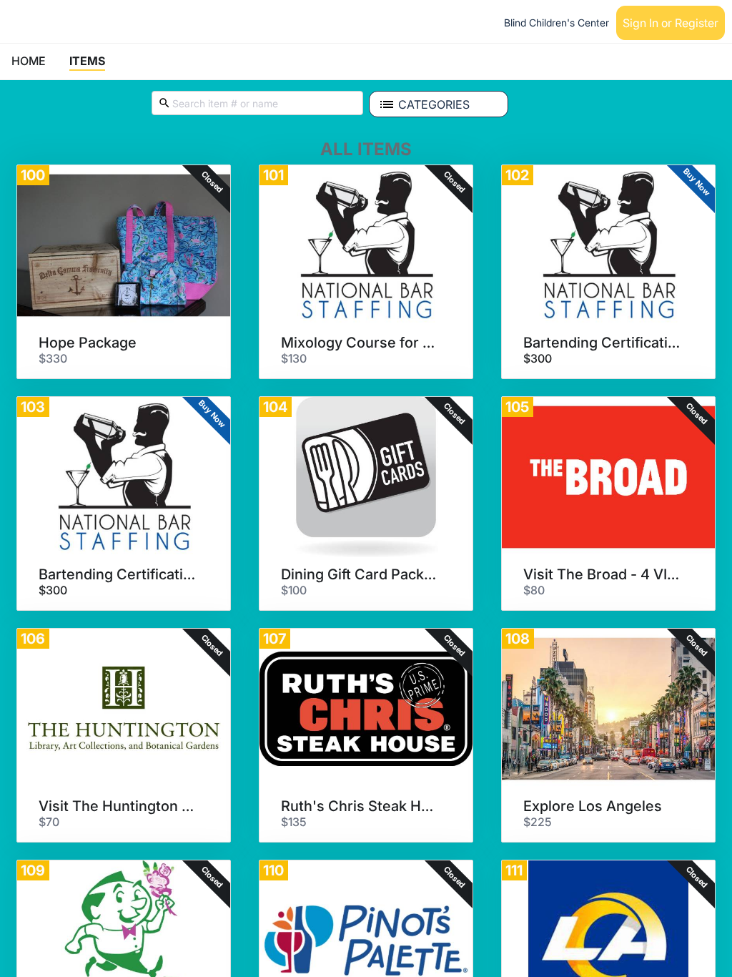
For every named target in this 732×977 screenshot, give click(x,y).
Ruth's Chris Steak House (361, 806)
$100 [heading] (294, 590)
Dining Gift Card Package (361, 574)
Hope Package (88, 342)
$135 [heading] (294, 822)
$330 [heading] (53, 358)
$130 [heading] (294, 358)
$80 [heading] (534, 590)
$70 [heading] (49, 822)
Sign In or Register (670, 23)
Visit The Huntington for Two (119, 806)
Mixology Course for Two (361, 342)
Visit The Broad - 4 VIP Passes (603, 574)
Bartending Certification (603, 342)
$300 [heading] (537, 358)
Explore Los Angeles (592, 806)
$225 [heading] (537, 822)
